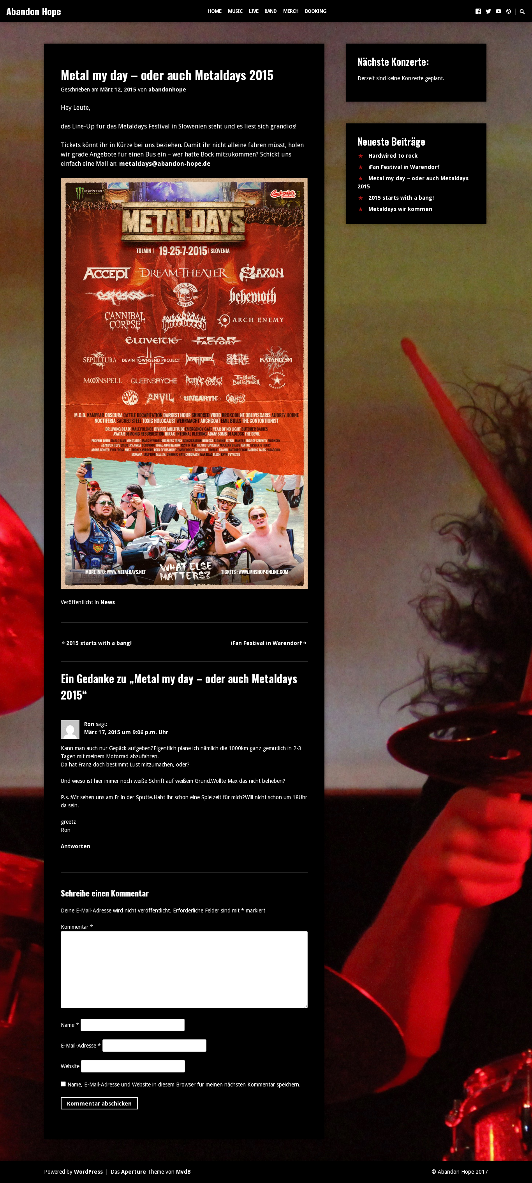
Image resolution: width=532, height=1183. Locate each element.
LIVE (253, 11)
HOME (214, 11)
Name (70, 1025)
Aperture (133, 1172)
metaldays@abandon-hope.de (164, 163)
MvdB (183, 1172)
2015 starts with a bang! (99, 643)
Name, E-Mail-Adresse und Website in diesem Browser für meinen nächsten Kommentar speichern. (184, 1084)
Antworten (75, 846)
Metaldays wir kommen (400, 209)
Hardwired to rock (392, 156)
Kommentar (77, 927)
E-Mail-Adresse (81, 1045)
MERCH (290, 11)
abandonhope (167, 89)
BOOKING (315, 11)
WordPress (88, 1172)
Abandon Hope (33, 11)
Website (70, 1066)
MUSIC (235, 11)
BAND (270, 11)
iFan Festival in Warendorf (266, 643)
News (107, 602)
